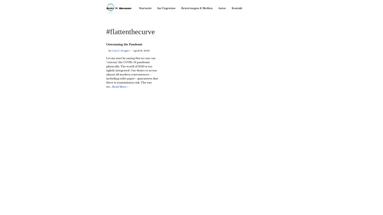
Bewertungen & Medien (197, 8)
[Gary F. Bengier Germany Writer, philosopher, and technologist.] (119, 8)
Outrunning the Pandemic (124, 44)
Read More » (120, 86)
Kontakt (237, 8)
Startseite (145, 8)
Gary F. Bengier (121, 50)
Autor (222, 8)
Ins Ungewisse (166, 8)
